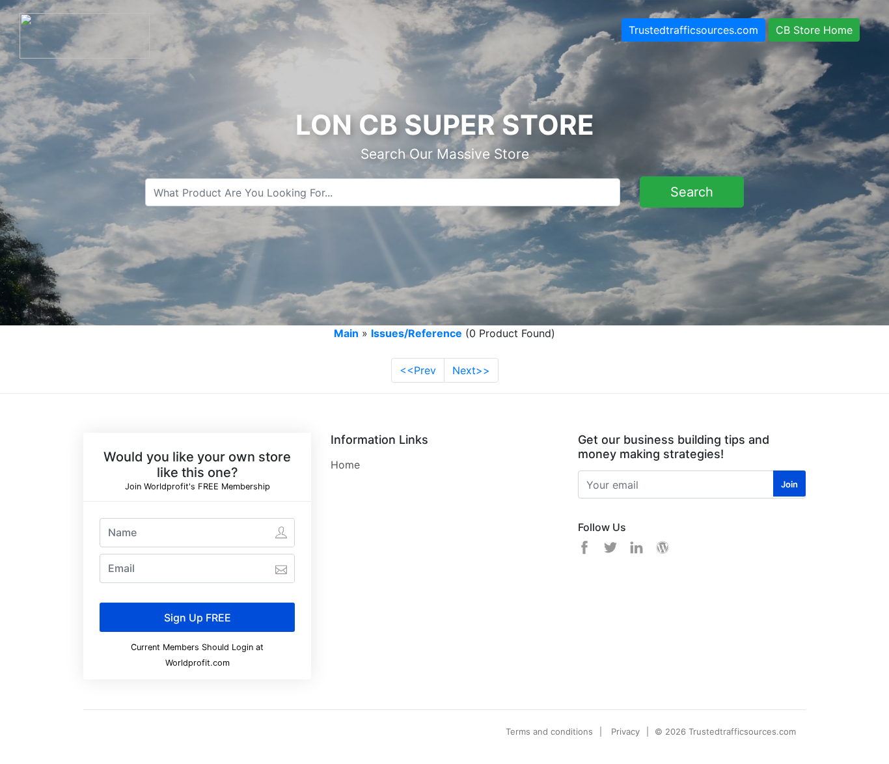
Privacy (625, 731)
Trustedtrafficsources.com (693, 29)
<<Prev (418, 370)
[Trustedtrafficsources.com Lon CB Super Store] (85, 34)
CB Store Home (814, 29)
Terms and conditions (549, 731)
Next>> (471, 370)
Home (345, 464)
